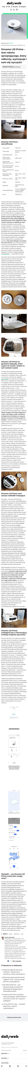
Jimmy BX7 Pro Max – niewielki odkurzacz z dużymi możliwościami (14, 1006)
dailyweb (3, 43)
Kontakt (25, 1050)
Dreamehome (5, 254)
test (22, 934)
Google (17, 189)
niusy (3, 6)
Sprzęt (11, 43)
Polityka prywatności (6, 1050)
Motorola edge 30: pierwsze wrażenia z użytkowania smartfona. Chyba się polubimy (14, 972)
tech (9, 6)
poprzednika (5, 379)
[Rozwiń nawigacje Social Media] (10, 1062)
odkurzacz (16, 934)
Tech (7, 43)
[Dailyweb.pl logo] (14, 1037)
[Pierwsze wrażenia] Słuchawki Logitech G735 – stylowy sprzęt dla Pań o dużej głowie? (14, 979)
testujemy (23, 6)
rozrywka (15, 6)
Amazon (17, 190)
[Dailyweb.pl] (14, 4)
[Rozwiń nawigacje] (9, 1053)
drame (10, 934)
